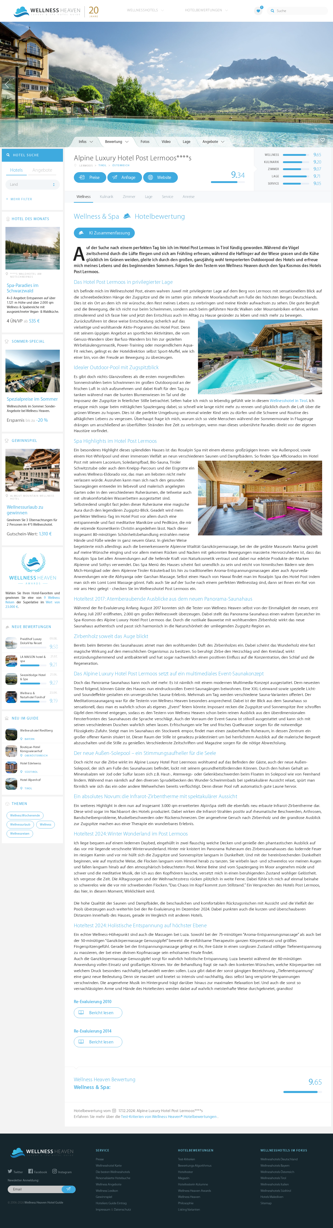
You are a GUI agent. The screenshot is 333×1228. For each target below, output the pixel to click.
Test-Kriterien (186, 1159)
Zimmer (129, 196)
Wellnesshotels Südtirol (276, 1191)
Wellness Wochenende (25, 815)
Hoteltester (185, 1172)
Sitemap (266, 1203)
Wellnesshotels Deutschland (279, 1159)
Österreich (121, 165)
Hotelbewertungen (204, 10)
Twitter (18, 1172)
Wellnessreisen (19, 834)
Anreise (189, 196)
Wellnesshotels (143, 10)
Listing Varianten (189, 1209)
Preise (94, 177)
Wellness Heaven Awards (194, 1191)
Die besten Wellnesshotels (113, 1172)
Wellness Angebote (108, 1184)
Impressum (103, 1209)
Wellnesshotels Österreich (277, 1172)
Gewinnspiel (104, 1197)
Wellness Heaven (189, 1197)
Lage (148, 196)
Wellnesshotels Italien (275, 1184)
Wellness (83, 196)
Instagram (65, 1172)
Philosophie (185, 1203)
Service (167, 196)
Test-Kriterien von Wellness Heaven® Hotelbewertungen (169, 1117)
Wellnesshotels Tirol (273, 1178)
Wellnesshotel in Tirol (288, 400)
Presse (100, 1159)
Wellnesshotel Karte (109, 1166)
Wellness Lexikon (107, 1191)
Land (14, 184)
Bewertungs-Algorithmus (194, 1166)
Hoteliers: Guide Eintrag (111, 1203)
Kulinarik (106, 196)
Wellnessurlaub (20, 824)
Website (164, 177)
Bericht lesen (100, 1012)
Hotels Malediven (272, 1197)
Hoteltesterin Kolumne (193, 1184)
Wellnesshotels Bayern (275, 1166)
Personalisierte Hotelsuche (113, 1178)
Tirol (103, 165)
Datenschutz (122, 1209)
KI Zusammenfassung (109, 233)
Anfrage (128, 177)
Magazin (183, 1178)
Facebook (40, 1172)
